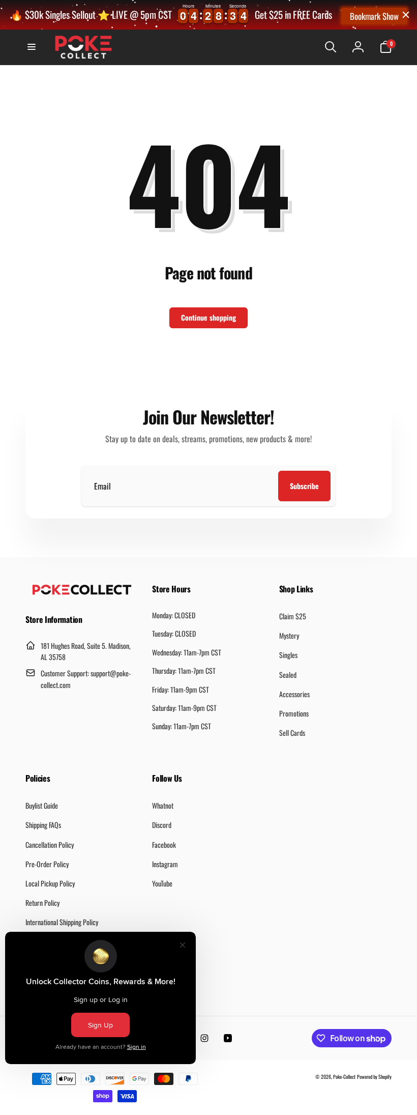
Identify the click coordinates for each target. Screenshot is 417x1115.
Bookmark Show (374, 16)
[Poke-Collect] (82, 592)
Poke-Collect (344, 1076)
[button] (31, 47)
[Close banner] (406, 15)
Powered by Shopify (374, 1076)
